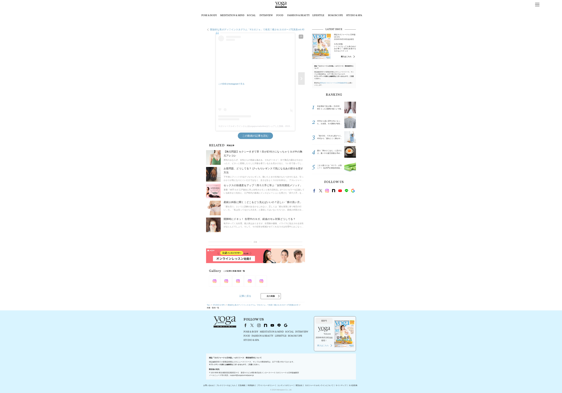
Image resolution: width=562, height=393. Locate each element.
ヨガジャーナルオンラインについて (319, 385)
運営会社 (299, 385)
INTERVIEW (266, 15)
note (333, 191)
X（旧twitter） (321, 191)
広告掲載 (241, 385)
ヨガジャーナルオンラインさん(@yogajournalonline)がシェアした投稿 (250, 126)
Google (353, 191)
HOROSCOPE (335, 15)
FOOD (279, 15)
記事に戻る (245, 296)
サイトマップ (341, 385)
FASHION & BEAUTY (298, 15)
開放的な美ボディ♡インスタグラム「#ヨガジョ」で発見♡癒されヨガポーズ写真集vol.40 (257, 29)
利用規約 (251, 385)
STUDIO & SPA (354, 15)
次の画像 (271, 296)
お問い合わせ (208, 385)
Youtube (340, 191)
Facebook (314, 191)
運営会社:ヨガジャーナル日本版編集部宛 (333, 83)
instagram (327, 191)
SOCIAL (251, 15)
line (346, 191)
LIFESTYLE (318, 15)
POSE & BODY (209, 15)
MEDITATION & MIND (232, 15)
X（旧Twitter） (252, 325)
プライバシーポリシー (266, 385)
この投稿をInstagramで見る (231, 84)
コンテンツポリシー (285, 385)
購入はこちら (346, 57)
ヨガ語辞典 (353, 385)
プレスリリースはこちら (226, 385)
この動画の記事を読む (255, 135)
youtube (272, 325)
